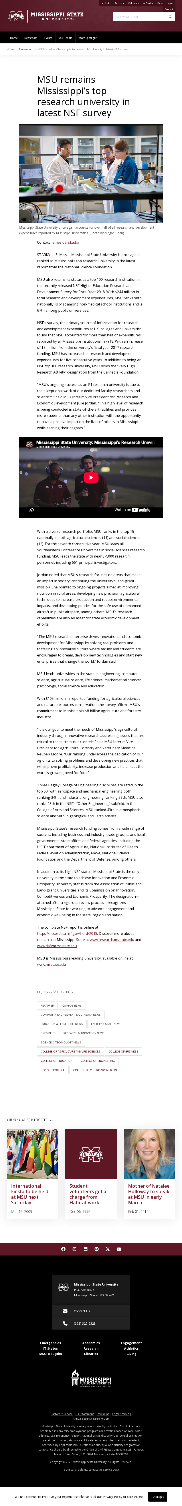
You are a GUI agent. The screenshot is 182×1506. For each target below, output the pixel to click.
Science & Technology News (61, 1042)
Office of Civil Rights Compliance (106, 1449)
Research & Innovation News (84, 1033)
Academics (91, 1343)
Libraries (91, 1354)
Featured (47, 1005)
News (171, 3)
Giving (131, 1354)
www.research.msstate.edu (112, 939)
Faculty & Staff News (106, 1024)
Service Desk (111, 1470)
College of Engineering (98, 1061)
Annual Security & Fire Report (91, 1419)
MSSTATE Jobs (50, 1354)
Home (14, 38)
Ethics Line (103, 1414)
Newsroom (31, 38)
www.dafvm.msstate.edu (57, 945)
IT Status (50, 1348)
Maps (161, 3)
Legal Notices (120, 1414)
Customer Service (62, 1414)
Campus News (72, 1005)
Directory (120, 3)
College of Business (123, 1051)
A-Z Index (149, 3)
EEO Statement (84, 1414)
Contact (170, 9)
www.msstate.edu (51, 964)
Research (91, 1348)
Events (48, 38)
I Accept (158, 1497)
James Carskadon (65, 242)
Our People (65, 38)
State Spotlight (88, 38)
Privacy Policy (112, 1497)
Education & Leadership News (62, 1024)
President (48, 1033)
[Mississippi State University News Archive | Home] (45, 16)
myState (106, 3)
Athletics (131, 1348)
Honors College (53, 1070)
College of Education (56, 1061)
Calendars (134, 3)
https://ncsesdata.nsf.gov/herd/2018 (67, 933)
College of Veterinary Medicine (95, 1070)
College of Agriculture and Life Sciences (70, 1051)
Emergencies (50, 1343)
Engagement (131, 1343)
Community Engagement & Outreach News (71, 1015)
